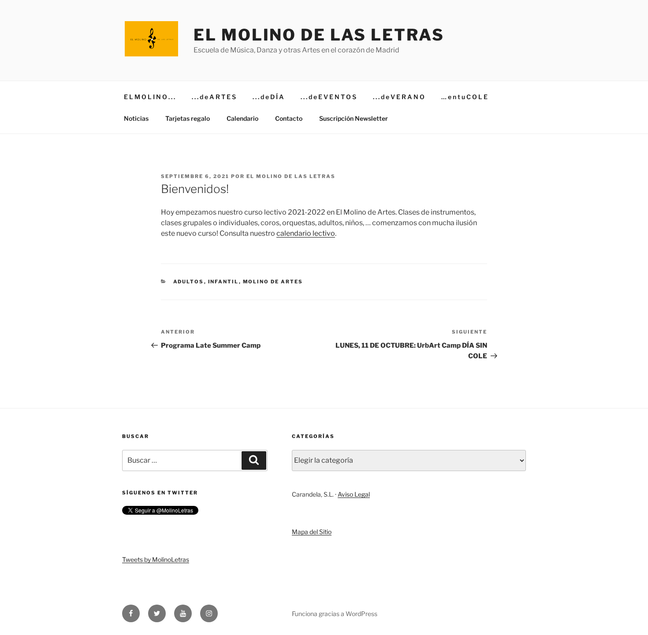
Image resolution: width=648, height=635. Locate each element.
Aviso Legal (354, 494)
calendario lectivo (305, 233)
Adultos (188, 282)
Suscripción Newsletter (353, 118)
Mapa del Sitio (311, 531)
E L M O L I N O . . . (149, 96)
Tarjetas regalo (187, 118)
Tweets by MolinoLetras (155, 559)
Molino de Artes (273, 282)
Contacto (288, 118)
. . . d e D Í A (268, 96)
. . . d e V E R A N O (399, 96)
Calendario (242, 118)
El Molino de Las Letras (319, 35)
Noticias (136, 118)
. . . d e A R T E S (214, 96)
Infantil (223, 282)
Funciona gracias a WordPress (334, 613)
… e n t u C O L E (464, 96)
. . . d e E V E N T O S (328, 96)
